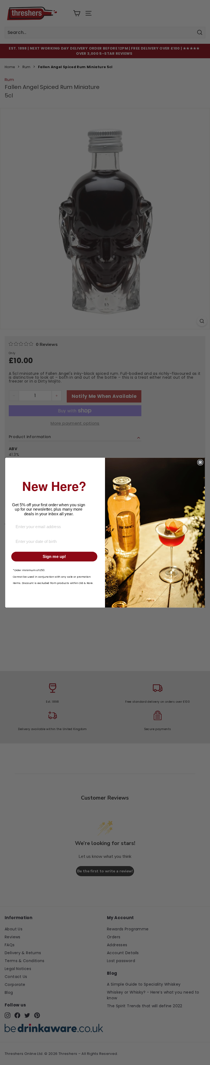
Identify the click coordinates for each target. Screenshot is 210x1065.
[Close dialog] (200, 462)
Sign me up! (54, 556)
